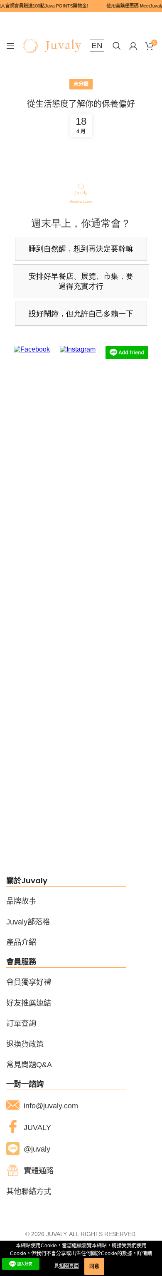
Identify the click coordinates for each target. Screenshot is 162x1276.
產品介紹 (21, 942)
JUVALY (37, 1127)
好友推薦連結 (28, 1003)
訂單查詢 (21, 1023)
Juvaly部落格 (28, 921)
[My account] (133, 45)
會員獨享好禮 (28, 982)
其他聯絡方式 (28, 1191)
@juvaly (37, 1149)
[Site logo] (52, 45)
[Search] (116, 45)
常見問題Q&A (29, 1064)
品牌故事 (21, 901)
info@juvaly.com (51, 1105)
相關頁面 (69, 1266)
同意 (94, 1266)
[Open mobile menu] (10, 45)
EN (97, 45)
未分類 (81, 84)
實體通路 (39, 1170)
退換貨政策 (25, 1044)
